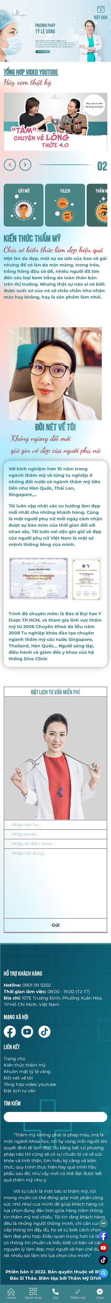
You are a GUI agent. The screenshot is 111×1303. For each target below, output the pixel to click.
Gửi (56, 925)
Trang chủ (14, 1058)
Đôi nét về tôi (18, 1078)
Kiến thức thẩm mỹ (25, 1065)
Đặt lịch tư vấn (19, 1091)
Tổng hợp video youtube (30, 1084)
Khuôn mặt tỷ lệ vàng (27, 1071)
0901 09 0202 (37, 985)
